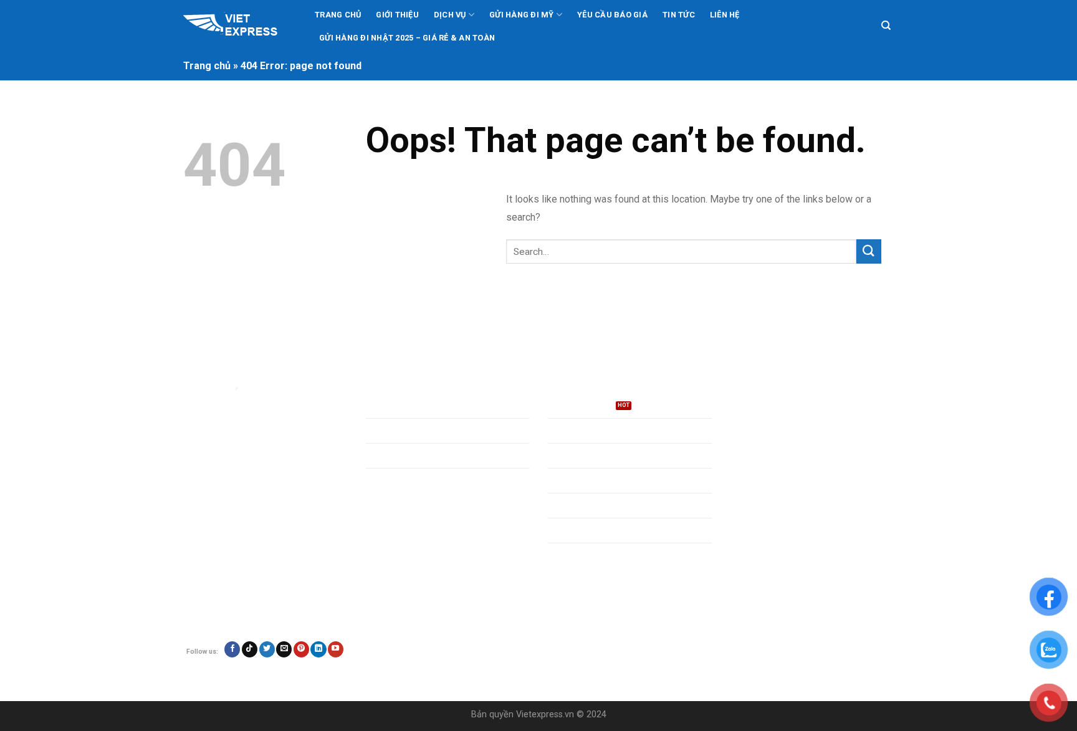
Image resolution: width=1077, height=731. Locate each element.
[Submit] (868, 251)
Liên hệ (725, 14)
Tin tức (679, 14)
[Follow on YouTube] (335, 649)
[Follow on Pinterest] (301, 649)
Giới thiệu (397, 14)
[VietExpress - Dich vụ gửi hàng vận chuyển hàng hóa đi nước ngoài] (238, 26)
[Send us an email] (284, 649)
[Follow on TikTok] (249, 649)
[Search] (886, 25)
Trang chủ (338, 14)
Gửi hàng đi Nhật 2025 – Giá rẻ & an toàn (407, 37)
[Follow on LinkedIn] (318, 649)
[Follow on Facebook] (232, 649)
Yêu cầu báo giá (612, 14)
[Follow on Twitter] (267, 649)
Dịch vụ (450, 14)
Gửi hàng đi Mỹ (521, 14)
